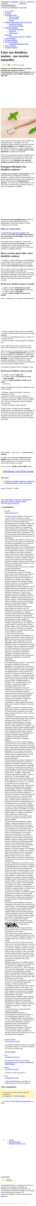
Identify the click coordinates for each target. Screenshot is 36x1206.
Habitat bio (8, 35)
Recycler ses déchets (11, 42)
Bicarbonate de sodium (16, 29)
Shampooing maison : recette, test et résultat (18, 483)
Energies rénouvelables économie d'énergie (18, 22)
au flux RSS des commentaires (20, 1101)
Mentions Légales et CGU (17, 1143)
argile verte (17, 499)
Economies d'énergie (15, 24)
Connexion (14, 2)
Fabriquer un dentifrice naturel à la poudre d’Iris (20, 481)
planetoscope (14, 1203)
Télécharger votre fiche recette (18, 471)
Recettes (11, 20)
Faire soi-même (13, 18)
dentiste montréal (10, 1052)
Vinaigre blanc (13, 33)
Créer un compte (19, 1096)
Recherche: (23, 3)
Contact (11, 1140)
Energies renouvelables (16, 26)
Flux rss (23, 2)
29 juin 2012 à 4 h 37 (11, 513)
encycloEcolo (23, 1203)
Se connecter (7, 1096)
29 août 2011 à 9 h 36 (11, 1069)
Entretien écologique (11, 27)
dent (6, 501)
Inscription (5, 2)
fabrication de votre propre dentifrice (14, 233)
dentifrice (12, 501)
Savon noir (12, 31)
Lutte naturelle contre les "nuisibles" (20, 37)
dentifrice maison (21, 501)
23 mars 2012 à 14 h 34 (12, 1041)
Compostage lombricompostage (19, 44)
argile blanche (9, 499)
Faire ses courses (14, 17)
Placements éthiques (11, 40)
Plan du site (31, 2)
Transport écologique (11, 47)
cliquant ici (4, 1196)
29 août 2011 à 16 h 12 (12, 1057)
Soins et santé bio (10, 46)
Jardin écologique (10, 38)
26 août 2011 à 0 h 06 (11, 1078)
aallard (22, 65)
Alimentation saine (11, 15)
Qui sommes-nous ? (15, 1142)
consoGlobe (4, 1203)
